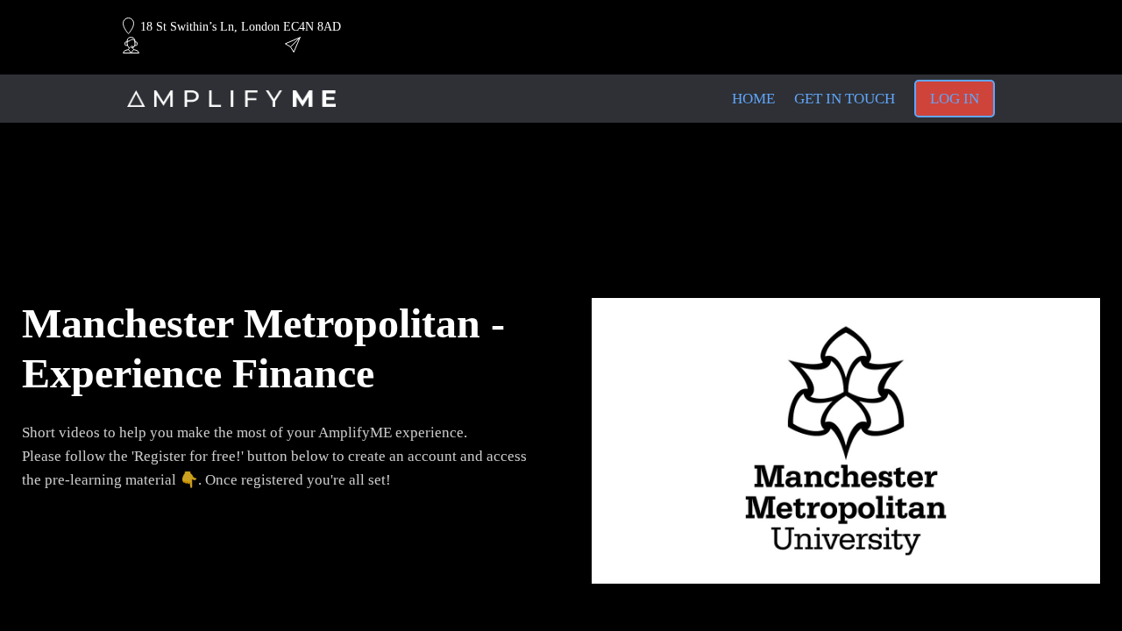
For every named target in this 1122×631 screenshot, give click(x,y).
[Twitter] (941, 27)
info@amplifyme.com (357, 46)
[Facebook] (971, 27)
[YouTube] (881, 27)
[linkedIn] (850, 27)
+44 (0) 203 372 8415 (195, 46)
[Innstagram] (911, 27)
